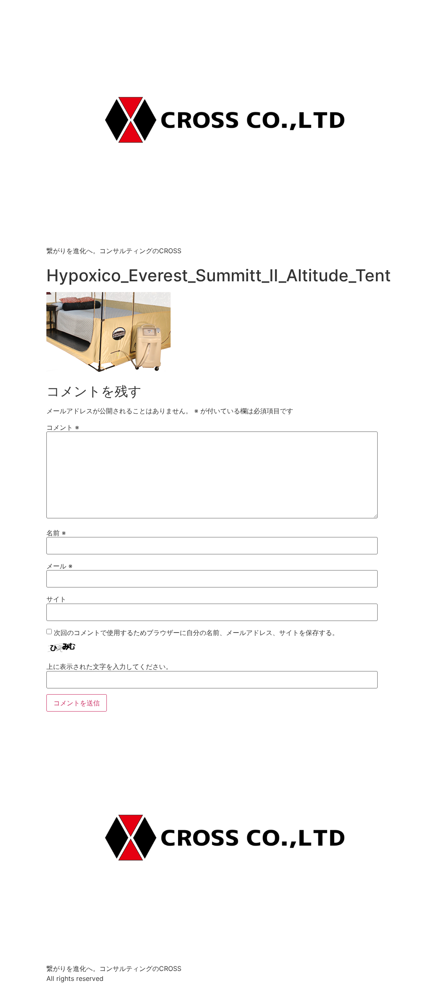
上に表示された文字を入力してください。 (109, 666)
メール (59, 566)
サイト (56, 599)
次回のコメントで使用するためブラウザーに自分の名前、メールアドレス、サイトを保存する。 (196, 632)
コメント (62, 427)
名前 (56, 533)
